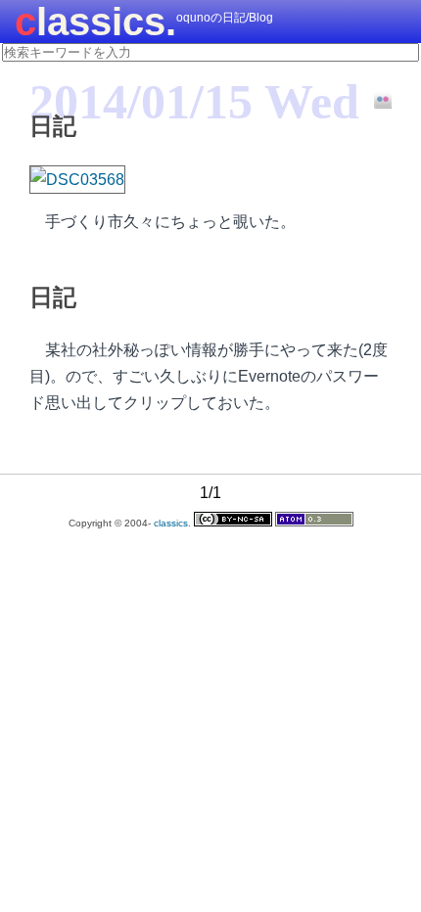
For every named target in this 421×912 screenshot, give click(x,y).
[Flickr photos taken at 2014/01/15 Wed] (375, 100)
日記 (52, 126)
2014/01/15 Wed (194, 101)
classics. (95, 21)
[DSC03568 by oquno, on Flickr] (77, 179)
